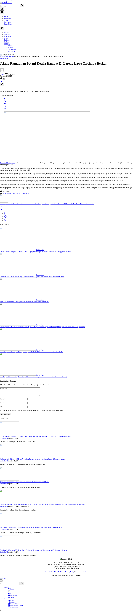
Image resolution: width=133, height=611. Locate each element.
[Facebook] (4, 99)
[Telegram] (5, 104)
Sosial (6, 20)
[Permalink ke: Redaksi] (2, 71)
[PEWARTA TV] (6, 3)
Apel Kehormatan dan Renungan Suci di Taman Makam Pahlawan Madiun (24, 302)
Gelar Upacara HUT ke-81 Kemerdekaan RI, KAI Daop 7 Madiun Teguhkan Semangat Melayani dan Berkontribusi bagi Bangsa (42, 327)
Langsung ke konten (6, 1)
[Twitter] (5, 102)
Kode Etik (54, 572)
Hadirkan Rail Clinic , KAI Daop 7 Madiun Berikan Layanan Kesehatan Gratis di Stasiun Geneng (32, 277)
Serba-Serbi (4, 58)
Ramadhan (26, 193)
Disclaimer (61, 572)
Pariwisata (7, 18)
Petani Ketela (18, 193)
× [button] (1, 580)
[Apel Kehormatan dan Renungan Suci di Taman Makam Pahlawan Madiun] (18, 300)
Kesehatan (7, 22)
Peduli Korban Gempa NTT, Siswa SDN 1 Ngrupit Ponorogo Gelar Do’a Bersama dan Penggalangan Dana (35, 252)
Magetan (11, 193)
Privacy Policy (69, 572)
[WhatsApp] (5, 109)
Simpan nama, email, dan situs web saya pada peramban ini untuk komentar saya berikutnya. (32, 410)
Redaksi (2, 74)
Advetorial (11, 597)
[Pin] (5, 107)
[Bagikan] (2, 84)
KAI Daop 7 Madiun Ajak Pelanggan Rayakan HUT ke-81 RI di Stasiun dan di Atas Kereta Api (31, 352)
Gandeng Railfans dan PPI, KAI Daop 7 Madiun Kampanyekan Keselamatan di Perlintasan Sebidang (33, 377)
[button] (22, 5)
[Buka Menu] (2, 12)
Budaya (6, 16)
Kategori (6, 587)
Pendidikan (8, 24)
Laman (6, 599)
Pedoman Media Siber (81, 572)
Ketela (5, 193)
